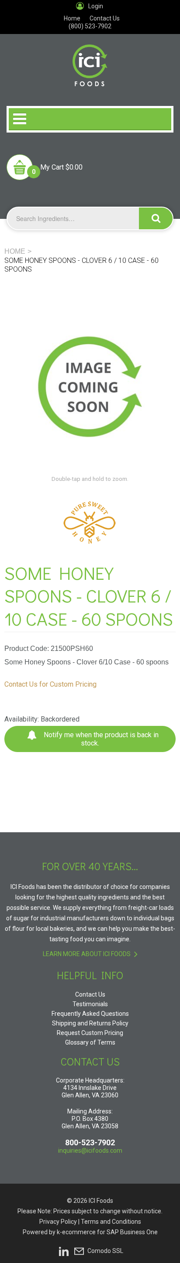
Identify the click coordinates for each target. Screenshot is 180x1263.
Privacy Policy (58, 1221)
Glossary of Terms (90, 1042)
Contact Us (105, 18)
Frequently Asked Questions (90, 1013)
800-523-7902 (90, 1142)
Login (95, 6)
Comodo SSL (105, 1250)
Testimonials (90, 1004)
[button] (45, 167)
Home (72, 18)
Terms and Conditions (111, 1221)
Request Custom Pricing (90, 1032)
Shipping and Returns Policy (90, 1023)
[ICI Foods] (90, 60)
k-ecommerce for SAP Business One (107, 1232)
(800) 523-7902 (90, 26)
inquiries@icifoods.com (90, 1150)
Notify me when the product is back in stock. (100, 739)
